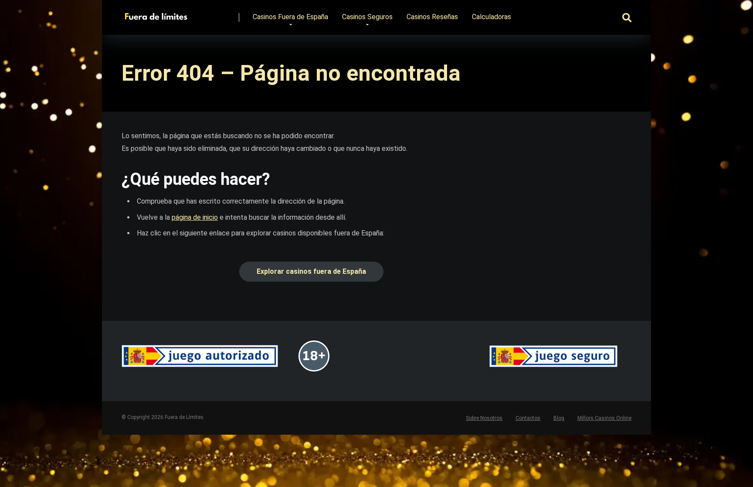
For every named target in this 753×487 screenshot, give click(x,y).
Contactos (528, 418)
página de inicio (195, 217)
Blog (558, 418)
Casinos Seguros (367, 17)
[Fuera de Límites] (158, 14)
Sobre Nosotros (484, 418)
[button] (311, 272)
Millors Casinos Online (604, 418)
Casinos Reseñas (432, 17)
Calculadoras (491, 17)
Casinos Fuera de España (290, 17)
